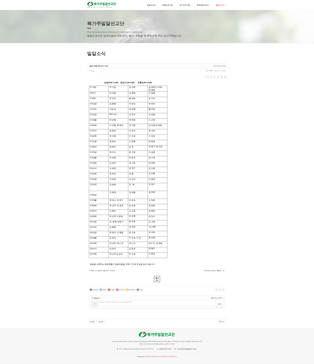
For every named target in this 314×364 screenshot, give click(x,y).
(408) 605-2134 (165, 349)
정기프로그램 (185, 5)
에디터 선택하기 (218, 298)
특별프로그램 (167, 5)
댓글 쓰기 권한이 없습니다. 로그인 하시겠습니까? (115, 302)
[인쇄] (225, 77)
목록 (93, 322)
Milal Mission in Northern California (162, 356)
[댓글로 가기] (221, 77)
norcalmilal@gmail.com (186, 349)
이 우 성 (91, 71)
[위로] (214, 77)
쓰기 (222, 322)
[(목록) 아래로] (218, 77)
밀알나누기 (220, 5)
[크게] (208, 77)
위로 (101, 322)
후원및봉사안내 (203, 5)
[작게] (211, 77)
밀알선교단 (151, 5)
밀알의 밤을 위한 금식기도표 (98, 66)
